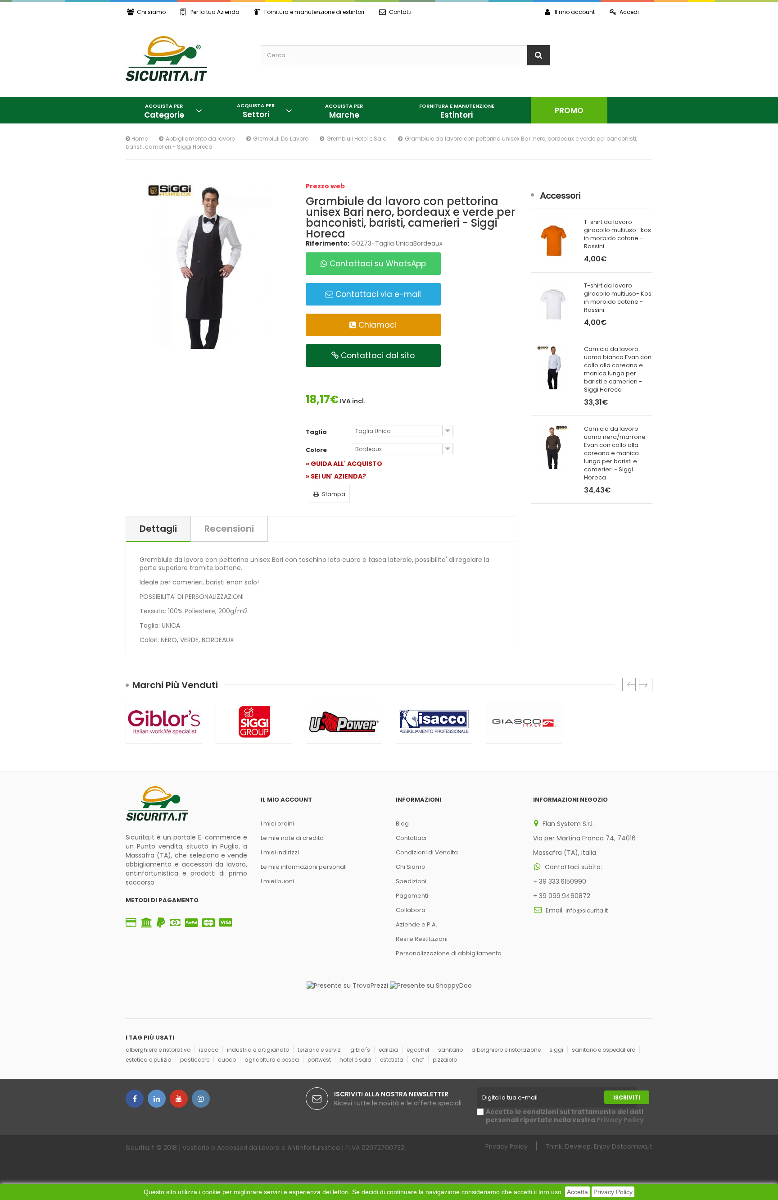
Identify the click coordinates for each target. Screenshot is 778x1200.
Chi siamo (151, 12)
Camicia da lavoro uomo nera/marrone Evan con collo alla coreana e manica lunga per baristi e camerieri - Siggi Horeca (615, 453)
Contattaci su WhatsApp (376, 263)
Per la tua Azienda (215, 12)
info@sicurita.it (586, 910)
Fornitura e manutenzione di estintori (314, 12)
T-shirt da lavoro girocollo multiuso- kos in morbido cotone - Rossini (617, 234)
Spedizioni (411, 881)
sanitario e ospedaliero (603, 1049)
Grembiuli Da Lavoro (280, 138)
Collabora (410, 910)
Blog (402, 823)
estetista (391, 1059)
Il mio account (575, 12)
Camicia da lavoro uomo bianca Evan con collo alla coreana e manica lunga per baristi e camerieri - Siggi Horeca (617, 369)
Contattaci (411, 838)
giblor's (360, 1049)
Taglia (317, 432)
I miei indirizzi (280, 852)
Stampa (333, 494)
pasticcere (194, 1059)
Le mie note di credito (292, 838)
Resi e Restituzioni (422, 939)
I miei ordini (277, 823)
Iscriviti (626, 1097)
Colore (317, 450)
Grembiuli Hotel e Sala (356, 138)
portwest (319, 1059)
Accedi (629, 12)
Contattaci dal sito (377, 355)
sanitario (450, 1049)
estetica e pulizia (149, 1059)
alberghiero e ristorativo (158, 1049)
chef (418, 1059)
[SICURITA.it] (186, 58)
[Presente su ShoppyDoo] (431, 985)
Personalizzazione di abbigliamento (449, 953)
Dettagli (158, 528)
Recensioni (229, 528)
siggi (556, 1049)
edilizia (388, 1049)
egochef (418, 1049)
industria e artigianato (258, 1049)
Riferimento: (327, 243)
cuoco (227, 1059)
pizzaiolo (445, 1059)
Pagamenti (412, 895)
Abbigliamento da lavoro (200, 138)
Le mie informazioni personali (304, 866)
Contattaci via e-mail (377, 294)
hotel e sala (355, 1059)
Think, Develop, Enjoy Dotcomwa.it (598, 1146)
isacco (208, 1049)
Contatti (400, 12)
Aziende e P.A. (416, 924)
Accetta (577, 1191)
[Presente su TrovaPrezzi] (347, 985)
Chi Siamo (410, 866)
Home (139, 138)
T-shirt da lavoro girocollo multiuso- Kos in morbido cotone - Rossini (617, 298)
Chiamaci (376, 324)
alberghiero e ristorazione (506, 1049)
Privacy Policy (613, 1191)
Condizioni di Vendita (427, 852)
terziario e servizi (320, 1049)
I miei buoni (277, 881)
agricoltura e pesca (271, 1059)
